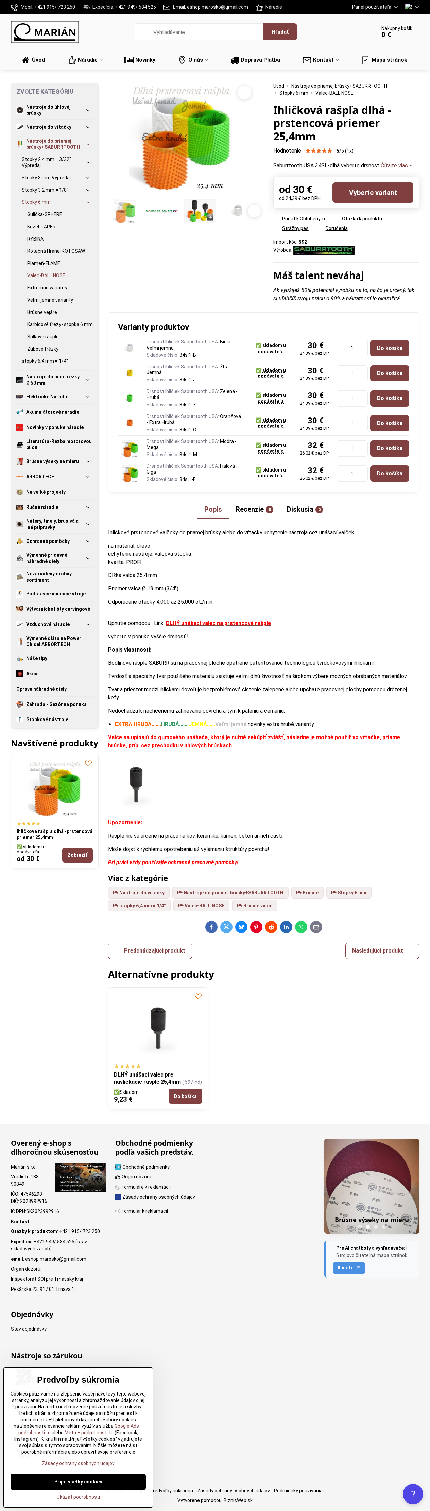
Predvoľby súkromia (171, 1490)
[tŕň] (136, 809)
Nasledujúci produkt (377, 950)
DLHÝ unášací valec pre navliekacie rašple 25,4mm (147, 1078)
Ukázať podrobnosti (78, 1497)
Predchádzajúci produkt (154, 950)
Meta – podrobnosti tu (89, 1432)
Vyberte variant (373, 193)
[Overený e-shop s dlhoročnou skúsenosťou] (80, 1178)
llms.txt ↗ (349, 1267)
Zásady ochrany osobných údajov (233, 1490)
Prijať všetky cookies (78, 1482)
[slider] (318, 151)
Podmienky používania (298, 1490)
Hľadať (280, 32)
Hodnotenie (287, 150)
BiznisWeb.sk (238, 1500)
